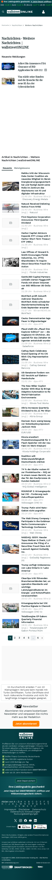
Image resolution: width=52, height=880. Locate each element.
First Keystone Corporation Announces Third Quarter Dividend (35, 220)
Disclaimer (24, 809)
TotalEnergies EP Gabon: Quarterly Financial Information (34, 619)
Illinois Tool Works (39, 403)
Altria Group (36, 416)
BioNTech (26, 313)
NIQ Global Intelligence (34, 486)
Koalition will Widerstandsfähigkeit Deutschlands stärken (33, 459)
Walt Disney (36, 532)
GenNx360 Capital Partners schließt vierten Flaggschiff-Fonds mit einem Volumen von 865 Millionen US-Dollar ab (36, 283)
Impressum (10, 809)
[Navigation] (3, 12)
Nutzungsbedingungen (26, 814)
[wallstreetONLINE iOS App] (24, 828)
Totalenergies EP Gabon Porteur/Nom (34, 629)
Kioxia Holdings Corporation (37, 451)
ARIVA (20, 837)
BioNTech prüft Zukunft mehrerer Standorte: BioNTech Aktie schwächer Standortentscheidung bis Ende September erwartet (35, 302)
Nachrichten (17, 25)
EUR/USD (26, 432)
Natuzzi (34, 212)
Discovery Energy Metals (35, 199)
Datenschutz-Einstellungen (25, 811)
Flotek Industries (38, 272)
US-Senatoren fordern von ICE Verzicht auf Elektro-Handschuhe (35, 375)
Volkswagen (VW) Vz (31, 502)
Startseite (5, 25)
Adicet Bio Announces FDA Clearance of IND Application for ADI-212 (32, 67)
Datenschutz (39, 809)
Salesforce (27, 346)
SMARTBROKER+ (40, 770)
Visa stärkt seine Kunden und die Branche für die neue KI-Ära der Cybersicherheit (31, 81)
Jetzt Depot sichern (26, 781)
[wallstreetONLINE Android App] (40, 828)
